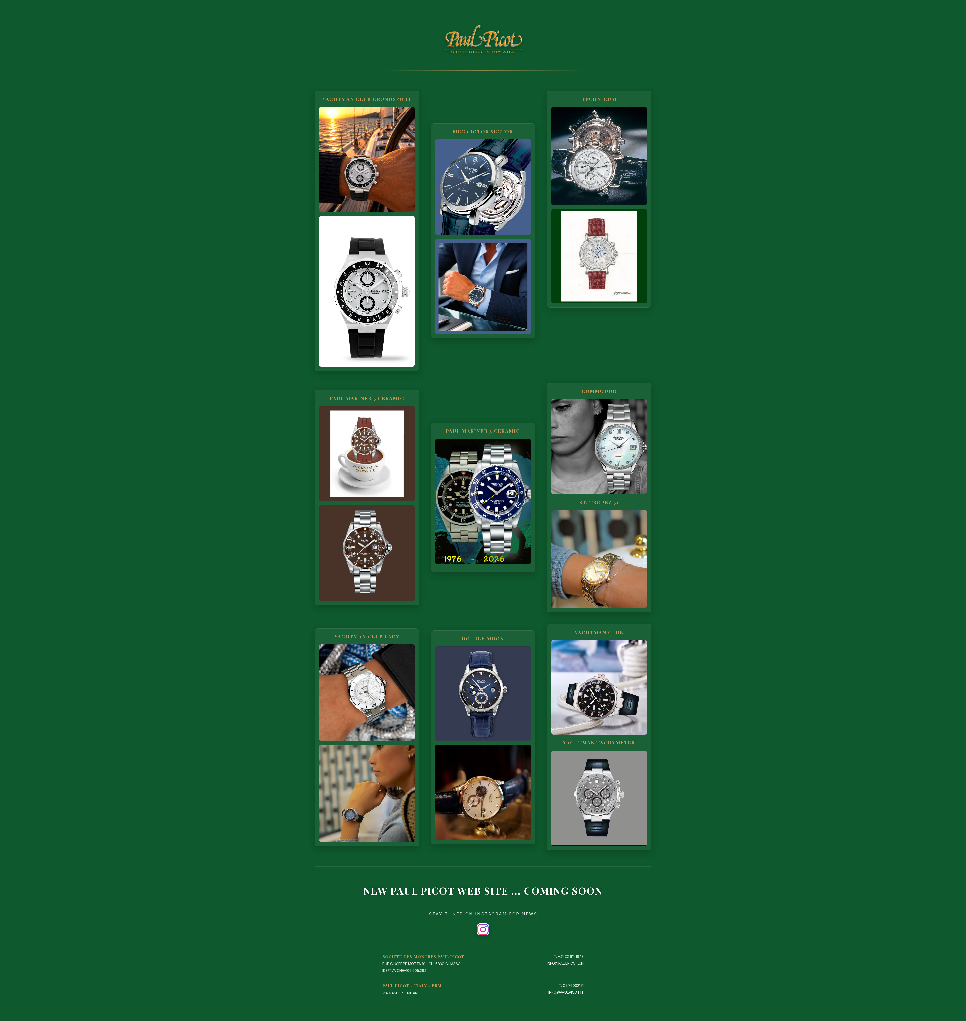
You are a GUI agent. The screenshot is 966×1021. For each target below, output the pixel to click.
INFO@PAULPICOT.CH (565, 963)
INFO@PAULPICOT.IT (566, 992)
